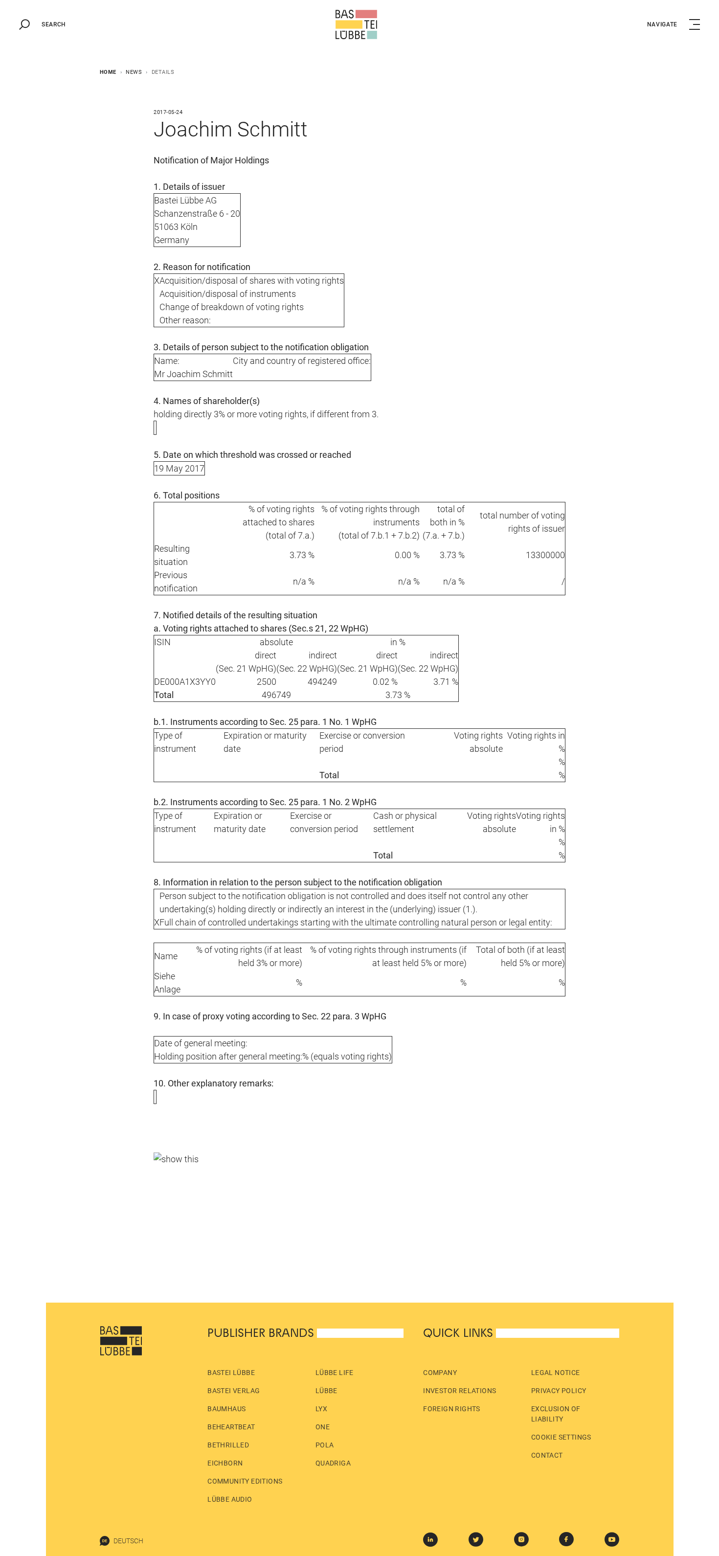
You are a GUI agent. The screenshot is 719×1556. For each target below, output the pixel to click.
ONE (322, 1427)
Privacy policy (558, 1391)
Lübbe (326, 1391)
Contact (547, 1455)
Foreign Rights (451, 1409)
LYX (321, 1409)
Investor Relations (459, 1391)
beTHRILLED (228, 1445)
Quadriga (333, 1463)
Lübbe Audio (229, 1499)
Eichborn (225, 1463)
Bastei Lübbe (231, 1372)
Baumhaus (226, 1409)
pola (324, 1445)
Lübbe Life (334, 1372)
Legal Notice (555, 1372)
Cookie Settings (561, 1437)
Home (108, 72)
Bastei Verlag (233, 1391)
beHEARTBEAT (231, 1427)
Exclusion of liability (556, 1414)
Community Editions (244, 1481)
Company (440, 1372)
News (134, 72)
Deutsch (128, 1541)
